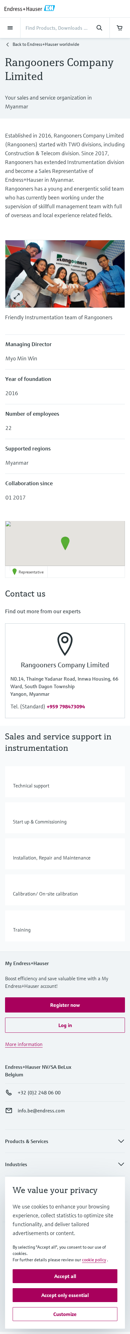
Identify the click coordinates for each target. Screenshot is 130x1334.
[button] (65, 543)
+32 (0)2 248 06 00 (39, 1092)
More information (24, 1044)
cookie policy (94, 1260)
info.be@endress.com (41, 1110)
